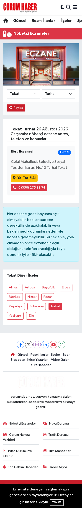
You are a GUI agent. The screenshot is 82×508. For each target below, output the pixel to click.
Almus (13, 287)
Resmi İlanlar (43, 21)
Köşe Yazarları (37, 359)
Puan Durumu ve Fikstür (17, 453)
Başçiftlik (48, 287)
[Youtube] (53, 344)
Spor (66, 354)
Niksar (32, 296)
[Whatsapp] (61, 344)
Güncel (19, 21)
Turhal (55, 306)
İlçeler (66, 21)
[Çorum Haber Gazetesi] (20, 7)
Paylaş (18, 107)
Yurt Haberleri (41, 365)
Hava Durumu (59, 423)
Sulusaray (37, 306)
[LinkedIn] (45, 344)
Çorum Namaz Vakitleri (16, 437)
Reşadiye (16, 306)
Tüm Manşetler (59, 451)
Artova (30, 287)
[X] (29, 344)
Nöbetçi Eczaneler (22, 423)
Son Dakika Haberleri (23, 467)
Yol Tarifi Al (27, 178)
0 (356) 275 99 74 (31, 187)
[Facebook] (20, 344)
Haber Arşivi (58, 467)
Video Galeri (60, 359)
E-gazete (18, 359)
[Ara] (68, 7)
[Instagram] (37, 344)
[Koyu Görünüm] (62, 7)
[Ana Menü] (75, 7)
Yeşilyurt (15, 315)
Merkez (14, 296)
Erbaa (66, 287)
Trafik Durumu (58, 434)
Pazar (48, 296)
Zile (31, 315)
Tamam (56, 502)
